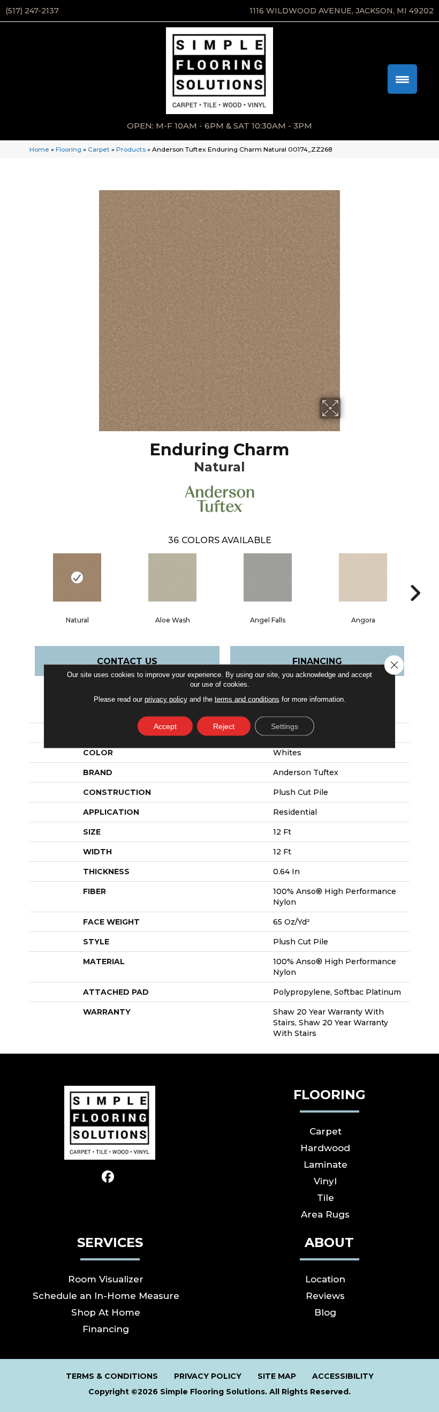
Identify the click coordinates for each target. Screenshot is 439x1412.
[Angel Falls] (267, 577)
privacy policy (166, 699)
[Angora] (363, 577)
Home (39, 149)
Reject (223, 726)
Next (415, 577)
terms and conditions (247, 699)
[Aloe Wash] (172, 577)
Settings (284, 726)
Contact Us (127, 661)
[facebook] (108, 1177)
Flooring (68, 149)
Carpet (99, 149)
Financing (317, 661)
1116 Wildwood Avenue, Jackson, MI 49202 (341, 11)
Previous (24, 577)
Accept (165, 726)
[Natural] (77, 577)
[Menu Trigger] (402, 79)
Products (131, 149)
